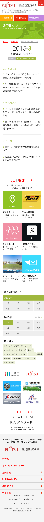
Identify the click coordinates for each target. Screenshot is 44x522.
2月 (18, 303)
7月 (28, 309)
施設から (7, 358)
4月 (38, 303)
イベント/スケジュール (13, 465)
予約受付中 (16, 358)
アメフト (31, 354)
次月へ (32, 58)
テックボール (9, 362)
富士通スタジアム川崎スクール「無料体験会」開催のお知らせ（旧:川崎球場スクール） (22, 125)
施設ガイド (7, 486)
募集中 (39, 354)
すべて (30, 350)
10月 (39, 328)
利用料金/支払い (10, 479)
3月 (28, 303)
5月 (7, 309)
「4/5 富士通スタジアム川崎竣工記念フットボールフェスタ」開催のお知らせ (21, 112)
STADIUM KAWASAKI (22, 417)
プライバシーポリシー (22, 503)
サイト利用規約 (14, 499)
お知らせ (14, 42)
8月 (38, 309)
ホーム (5, 42)
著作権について (30, 499)
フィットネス (26, 346)
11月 (7, 333)
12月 (18, 333)
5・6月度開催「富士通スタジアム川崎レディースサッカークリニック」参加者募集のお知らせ (22, 87)
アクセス (6, 493)
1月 (7, 303)
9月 (28, 328)
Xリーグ (22, 350)
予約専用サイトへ (36, 18)
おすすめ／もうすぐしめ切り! (15, 354)
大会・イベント (29, 358)
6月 (18, 309)
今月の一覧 (22, 58)
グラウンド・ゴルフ (11, 346)
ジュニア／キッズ (10, 350)
